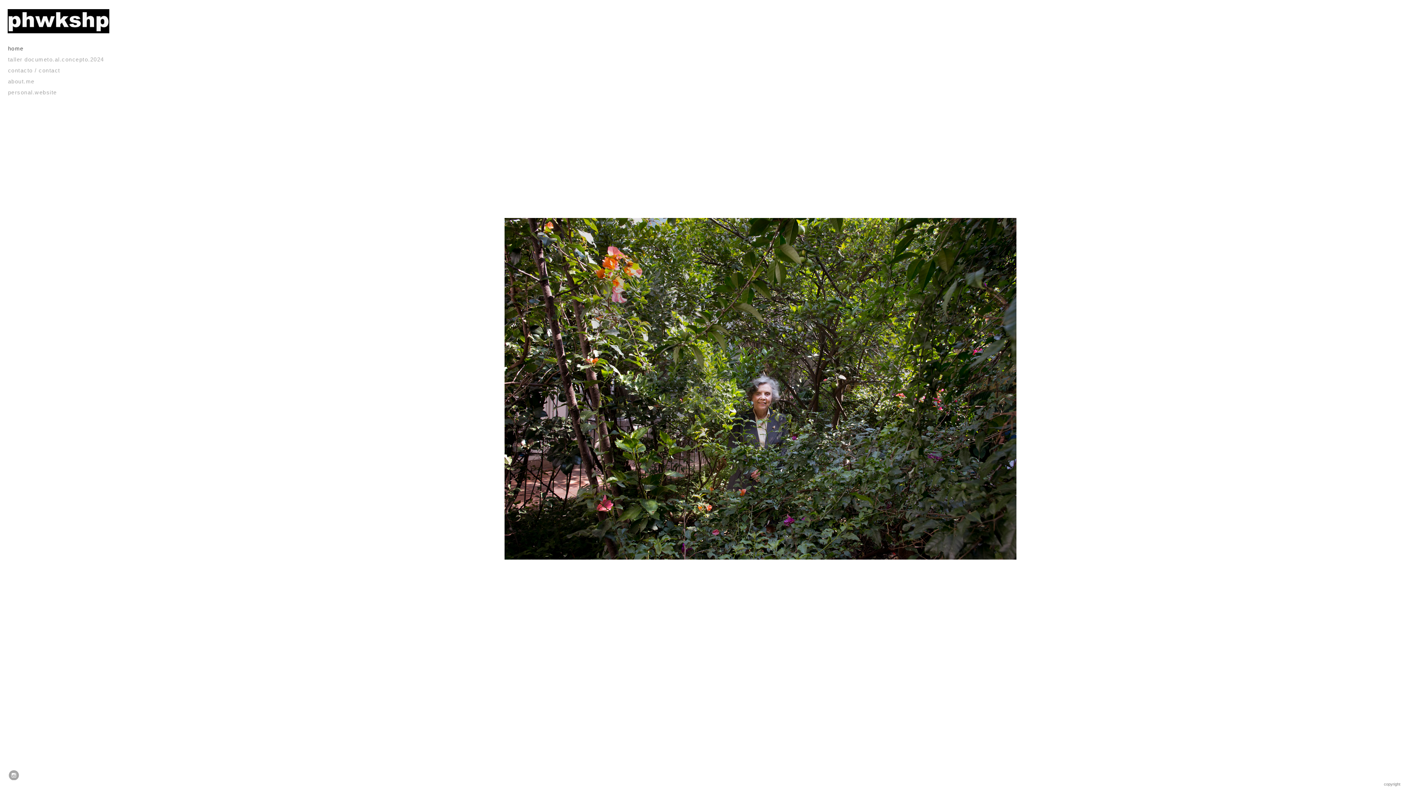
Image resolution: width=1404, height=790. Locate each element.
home (16, 48)
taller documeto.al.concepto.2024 (56, 59)
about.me (21, 81)
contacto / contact (34, 70)
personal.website (32, 92)
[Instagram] (13, 775)
